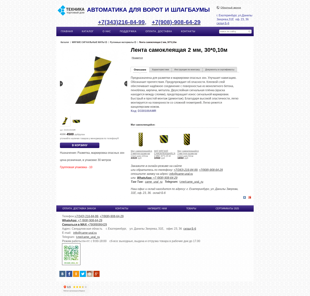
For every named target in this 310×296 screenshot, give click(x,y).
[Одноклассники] (76, 274)
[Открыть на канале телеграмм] (71, 264)
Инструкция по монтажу (187, 69)
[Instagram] (90, 274)
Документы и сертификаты (219, 69)
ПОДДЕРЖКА (128, 31)
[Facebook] (69, 274)
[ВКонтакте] (62, 274)
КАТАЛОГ (88, 31)
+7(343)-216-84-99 (186, 169)
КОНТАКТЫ (188, 31)
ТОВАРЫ (191, 208)
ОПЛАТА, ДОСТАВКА (158, 31)
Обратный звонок (230, 7)
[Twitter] (83, 274)
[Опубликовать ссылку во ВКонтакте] (244, 197)
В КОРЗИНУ (79, 145)
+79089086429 (97, 224)
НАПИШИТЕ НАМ (157, 208)
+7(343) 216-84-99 (86, 216)
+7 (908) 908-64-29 (157, 177)
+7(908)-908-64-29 (211, 169)
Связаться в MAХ (75, 224)
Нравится (137, 57)
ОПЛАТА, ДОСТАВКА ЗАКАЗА (79, 208)
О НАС (107, 31)
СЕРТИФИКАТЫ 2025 (227, 208)
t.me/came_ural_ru (191, 181)
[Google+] (96, 274)
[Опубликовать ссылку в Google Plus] (249, 197)
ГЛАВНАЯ (67, 31)
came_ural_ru (154, 181)
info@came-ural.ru (181, 173)
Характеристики (160, 69)
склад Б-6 (189, 228)
